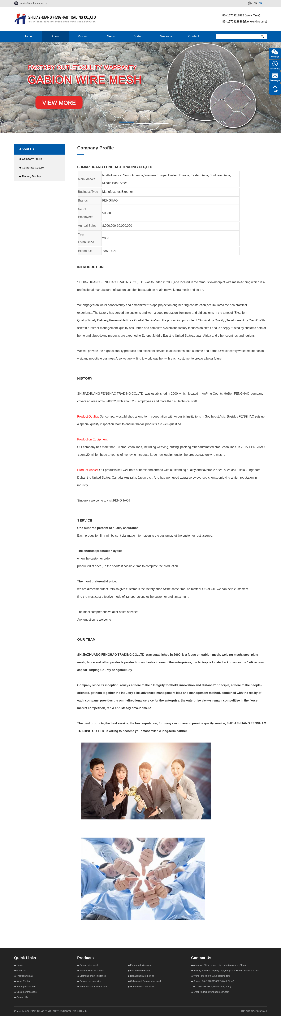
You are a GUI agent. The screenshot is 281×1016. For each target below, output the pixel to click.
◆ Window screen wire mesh (92, 986)
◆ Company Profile (30, 158)
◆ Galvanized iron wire (89, 981)
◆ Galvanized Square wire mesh (145, 981)
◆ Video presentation (25, 986)
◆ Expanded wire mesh (140, 965)
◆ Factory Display (30, 176)
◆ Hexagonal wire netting (141, 976)
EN (260, 3)
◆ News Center (22, 981)
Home (28, 36)
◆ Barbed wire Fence (139, 970)
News (111, 36)
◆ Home (18, 965)
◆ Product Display (23, 976)
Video (138, 36)
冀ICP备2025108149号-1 (254, 1011)
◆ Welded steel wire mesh (90, 970)
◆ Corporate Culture (31, 167)
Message (166, 36)
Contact (193, 36)
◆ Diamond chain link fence (91, 976)
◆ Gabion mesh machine (141, 986)
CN (255, 3)
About (55, 36)
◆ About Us (20, 970)
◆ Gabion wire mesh (87, 965)
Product (83, 36)
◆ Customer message (25, 992)
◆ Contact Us (21, 997)
